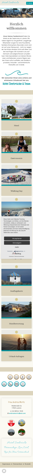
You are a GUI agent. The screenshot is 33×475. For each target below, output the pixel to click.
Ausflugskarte (16, 291)
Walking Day (16, 191)
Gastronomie (16, 158)
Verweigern (17, 243)
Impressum (11, 256)
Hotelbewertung (16, 323)
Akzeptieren (17, 238)
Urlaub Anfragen (16, 356)
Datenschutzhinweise (19, 256)
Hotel (16, 125)
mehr (17, 247)
